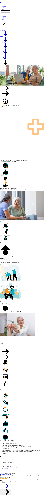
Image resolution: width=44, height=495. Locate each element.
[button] (22, 88)
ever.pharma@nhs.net (5, 468)
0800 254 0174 (2, 474)
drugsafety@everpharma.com (7, 474)
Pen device (3, 7)
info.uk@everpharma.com (6, 463)
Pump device (3, 18)
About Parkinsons (4, 6)
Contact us (3, 9)
